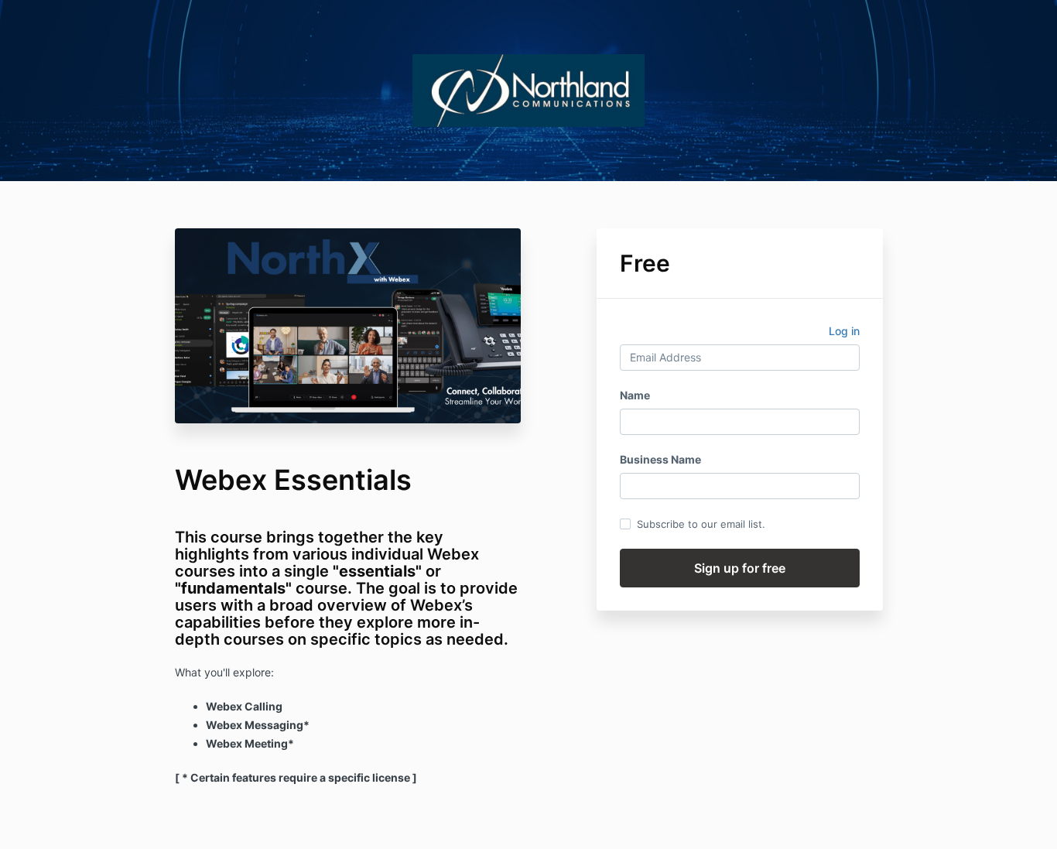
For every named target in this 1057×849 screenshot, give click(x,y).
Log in (844, 330)
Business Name (660, 459)
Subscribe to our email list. (701, 524)
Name (635, 395)
